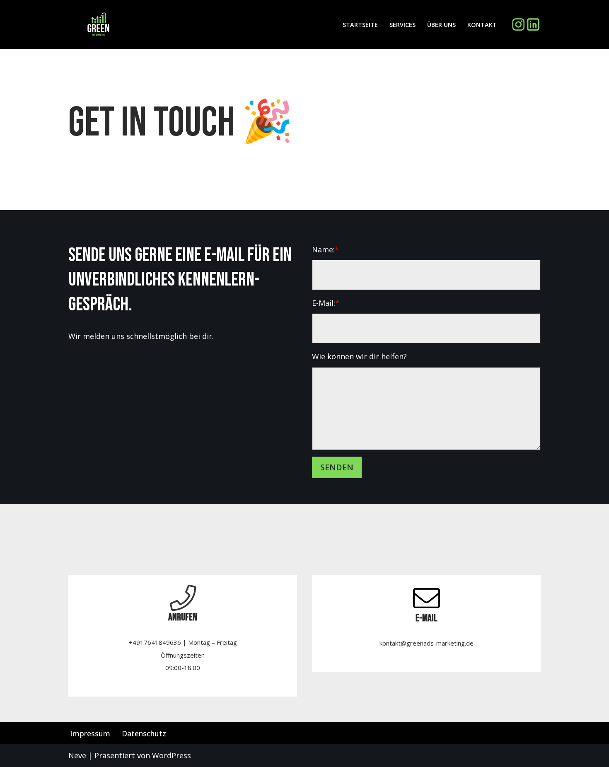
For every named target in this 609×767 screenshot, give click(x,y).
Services (402, 25)
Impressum (90, 733)
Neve (77, 755)
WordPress (171, 755)
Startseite (360, 25)
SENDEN (336, 467)
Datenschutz (144, 733)
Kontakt (482, 25)
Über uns (441, 25)
